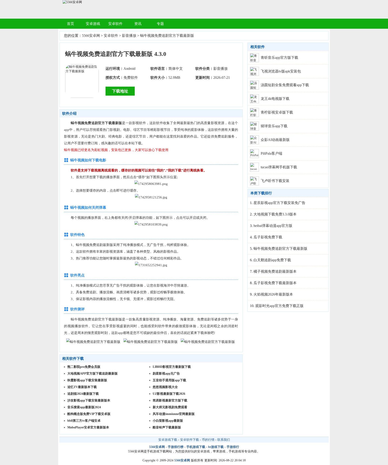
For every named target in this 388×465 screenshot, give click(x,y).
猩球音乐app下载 (274, 126)
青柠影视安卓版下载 (277, 112)
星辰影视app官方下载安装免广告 (279, 203)
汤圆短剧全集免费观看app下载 (285, 85)
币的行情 (208, 439)
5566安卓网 (91, 35)
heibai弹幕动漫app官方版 (273, 226)
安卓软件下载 (189, 439)
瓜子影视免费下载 (268, 237)
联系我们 (223, 439)
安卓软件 (115, 24)
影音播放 (129, 35)
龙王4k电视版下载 (275, 99)
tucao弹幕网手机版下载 (279, 167)
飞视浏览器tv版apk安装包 (281, 71)
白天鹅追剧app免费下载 (272, 260)
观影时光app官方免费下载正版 (279, 306)
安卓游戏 (93, 24)
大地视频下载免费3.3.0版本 (275, 214)
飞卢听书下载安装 (275, 181)
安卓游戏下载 (167, 439)
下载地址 (120, 91)
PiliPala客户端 (271, 153)
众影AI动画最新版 (275, 140)
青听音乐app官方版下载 (279, 57)
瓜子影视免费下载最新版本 (275, 283)
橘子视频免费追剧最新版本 (275, 271)
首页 (70, 24)
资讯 (137, 24)
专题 (160, 24)
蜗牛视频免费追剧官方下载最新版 (167, 35)
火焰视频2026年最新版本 (273, 294)
